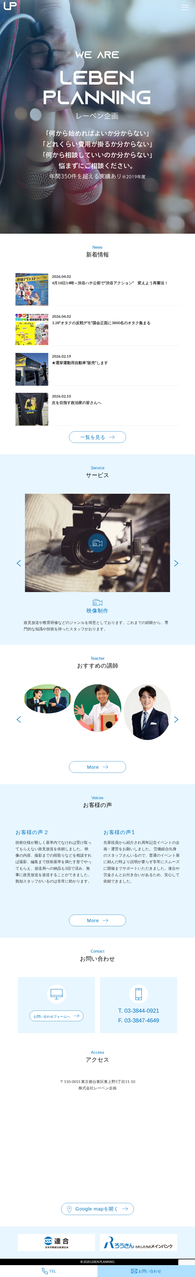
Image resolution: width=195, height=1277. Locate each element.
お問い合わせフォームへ (52, 1016)
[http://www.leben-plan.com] (90, 7)
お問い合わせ (149, 1271)
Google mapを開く (97, 1208)
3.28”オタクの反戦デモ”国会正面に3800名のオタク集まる (101, 322)
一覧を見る (92, 437)
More (93, 767)
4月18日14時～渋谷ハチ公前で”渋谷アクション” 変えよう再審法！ (110, 282)
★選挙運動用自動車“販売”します (80, 362)
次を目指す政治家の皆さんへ (76, 402)
